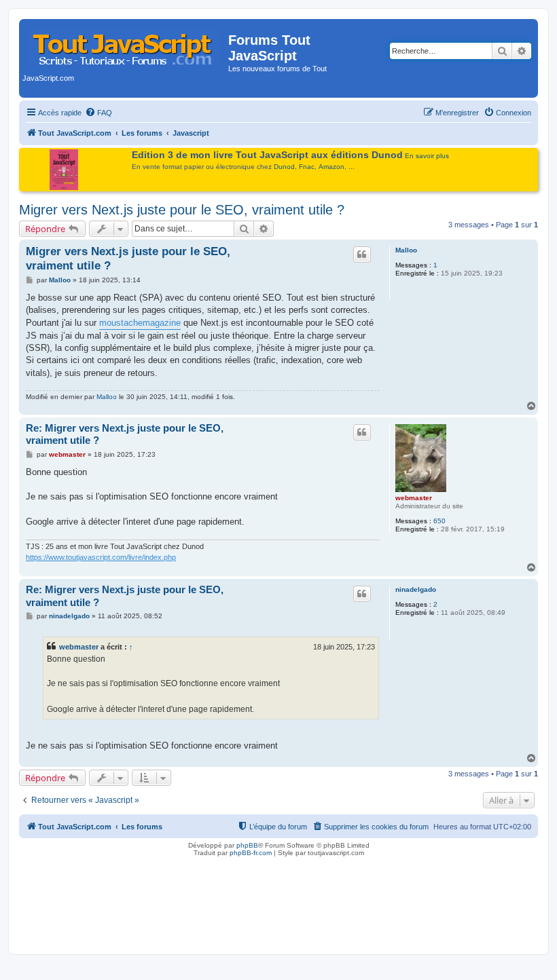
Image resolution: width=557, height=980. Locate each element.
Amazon (331, 166)
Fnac (307, 166)
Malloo (406, 250)
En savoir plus (427, 155)
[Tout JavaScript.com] (125, 44)
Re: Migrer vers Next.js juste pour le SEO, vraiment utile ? (124, 434)
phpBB (247, 845)
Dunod (284, 166)
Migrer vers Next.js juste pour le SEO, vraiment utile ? (181, 209)
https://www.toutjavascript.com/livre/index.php (101, 557)
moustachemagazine (140, 323)
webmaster (413, 498)
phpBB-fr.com (251, 852)
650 (439, 521)
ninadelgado (415, 589)
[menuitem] (98, 113)
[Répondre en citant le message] (362, 254)
